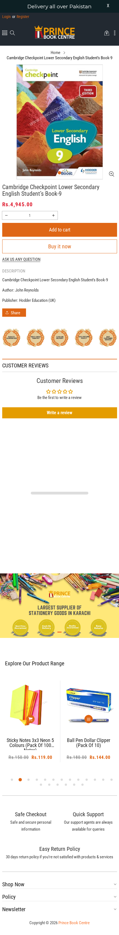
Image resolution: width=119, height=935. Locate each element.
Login (6, 16)
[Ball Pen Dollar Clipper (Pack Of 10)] (88, 706)
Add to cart (59, 230)
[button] (4, 33)
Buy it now (59, 246)
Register (20, 16)
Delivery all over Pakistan (59, 6)
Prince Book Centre (74, 922)
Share (15, 312)
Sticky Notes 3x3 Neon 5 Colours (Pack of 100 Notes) (30, 744)
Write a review (59, 412)
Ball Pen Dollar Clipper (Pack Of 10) (88, 743)
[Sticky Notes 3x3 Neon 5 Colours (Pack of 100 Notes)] (30, 706)
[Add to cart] (30, 719)
